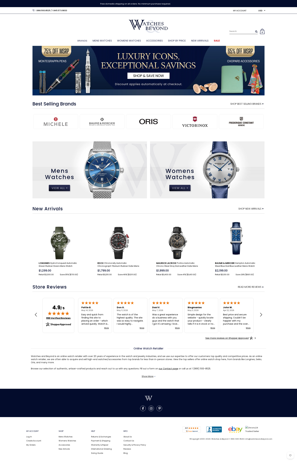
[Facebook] (143, 408)
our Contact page (168, 368)
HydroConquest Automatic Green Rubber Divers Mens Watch (58, 264)
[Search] (256, 31)
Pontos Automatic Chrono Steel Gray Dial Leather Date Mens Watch (177, 265)
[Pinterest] (159, 408)
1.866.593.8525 (43, 10)
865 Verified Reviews (58, 318)
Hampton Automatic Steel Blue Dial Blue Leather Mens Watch (235, 264)
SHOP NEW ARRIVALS (249, 208)
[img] (58, 313)
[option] (148, 70)
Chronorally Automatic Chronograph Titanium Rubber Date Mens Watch (118, 265)
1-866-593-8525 (236, 439)
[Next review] (261, 315)
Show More (147, 376)
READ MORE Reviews (249, 287)
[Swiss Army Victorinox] (150, 121)
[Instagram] (151, 408)
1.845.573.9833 (59, 10)
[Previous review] (35, 315)
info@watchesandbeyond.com (258, 439)
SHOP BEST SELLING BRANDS (245, 103)
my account (239, 10)
